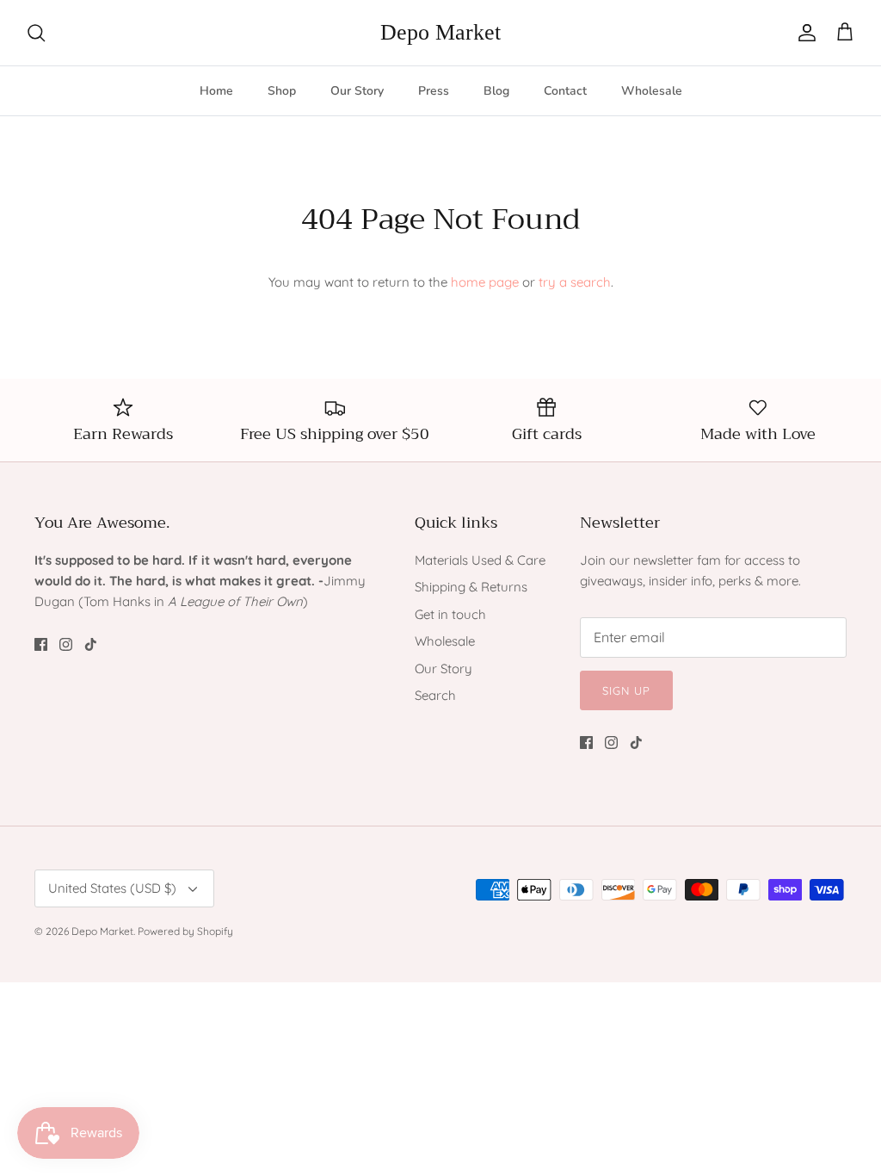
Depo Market (102, 931)
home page (485, 282)
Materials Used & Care (480, 560)
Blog (496, 91)
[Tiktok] (90, 644)
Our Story (357, 91)
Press (433, 91)
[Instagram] (65, 644)
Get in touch (450, 614)
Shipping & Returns (471, 587)
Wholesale (651, 91)
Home (216, 91)
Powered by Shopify (185, 931)
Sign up (626, 690)
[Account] (803, 32)
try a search (575, 282)
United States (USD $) (112, 888)
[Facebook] (40, 644)
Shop (282, 91)
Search (435, 695)
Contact (565, 91)
